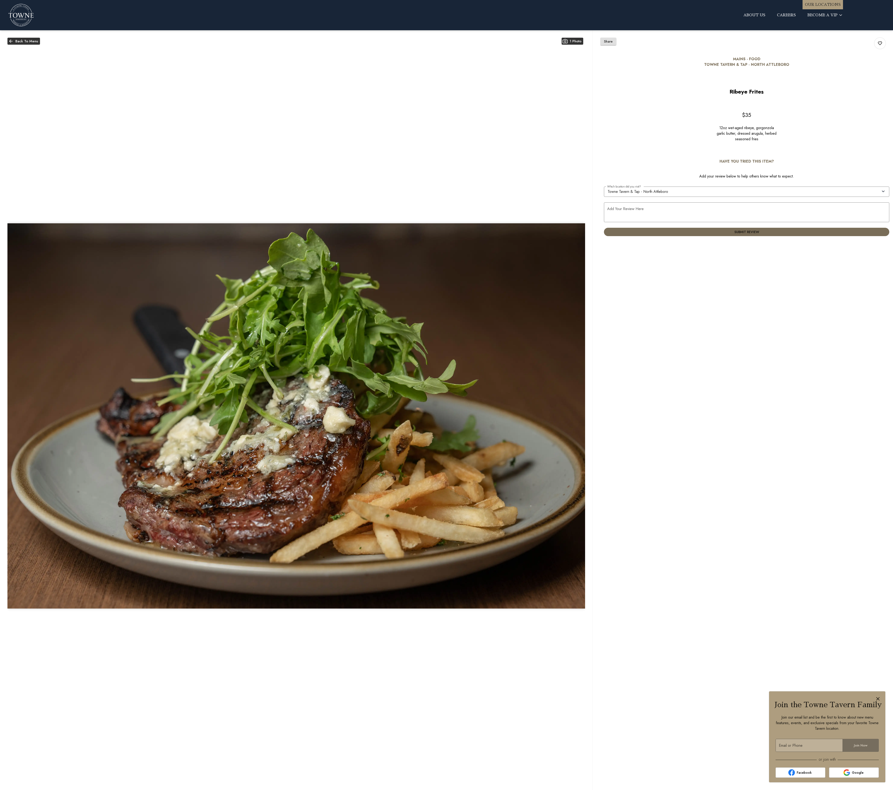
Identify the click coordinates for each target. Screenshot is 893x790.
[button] (825, 15)
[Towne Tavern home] (43, 15)
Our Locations (823, 5)
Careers (786, 15)
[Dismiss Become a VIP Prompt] (877, 698)
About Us (754, 15)
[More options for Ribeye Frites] (880, 43)
